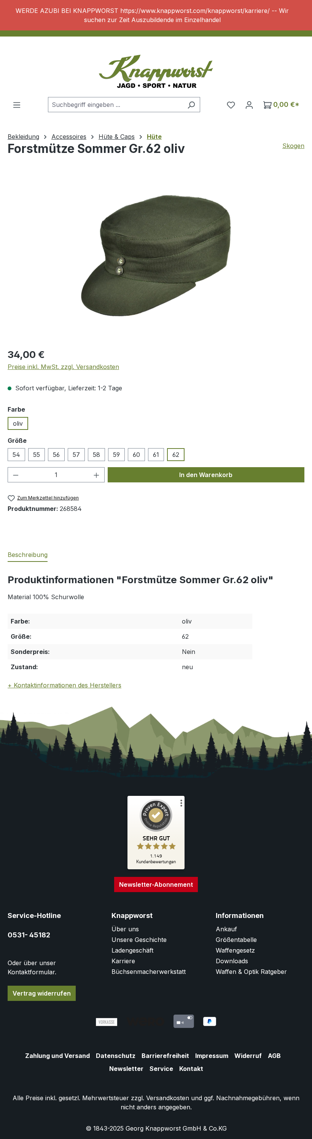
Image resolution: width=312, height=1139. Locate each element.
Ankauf (226, 929)
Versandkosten (167, 1098)
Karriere (123, 961)
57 (76, 454)
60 (136, 454)
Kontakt (191, 1068)
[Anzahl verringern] (16, 474)
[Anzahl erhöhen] (97, 474)
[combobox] (115, 104)
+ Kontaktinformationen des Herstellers (64, 685)
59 (116, 454)
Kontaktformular (31, 972)
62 (175, 454)
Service (161, 1068)
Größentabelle (236, 939)
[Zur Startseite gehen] (156, 68)
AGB (274, 1055)
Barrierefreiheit (165, 1055)
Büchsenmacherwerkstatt (148, 971)
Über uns (125, 929)
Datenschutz (115, 1055)
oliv (18, 423)
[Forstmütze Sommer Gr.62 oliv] (156, 259)
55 (36, 454)
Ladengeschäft (132, 950)
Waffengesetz (235, 950)
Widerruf (248, 1055)
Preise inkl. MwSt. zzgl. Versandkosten (63, 367)
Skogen (293, 146)
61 (156, 454)
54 (16, 454)
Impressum (211, 1055)
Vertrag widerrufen (42, 993)
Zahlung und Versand (57, 1055)
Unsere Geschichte (139, 939)
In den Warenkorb (205, 475)
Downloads (232, 961)
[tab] (28, 555)
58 (96, 454)
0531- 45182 (29, 935)
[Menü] (17, 104)
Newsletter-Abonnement (156, 884)
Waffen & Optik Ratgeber (251, 971)
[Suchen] (191, 104)
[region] (156, 15)
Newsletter (126, 1068)
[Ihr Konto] (249, 104)
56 (56, 454)
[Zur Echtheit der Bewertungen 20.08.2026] (156, 867)
